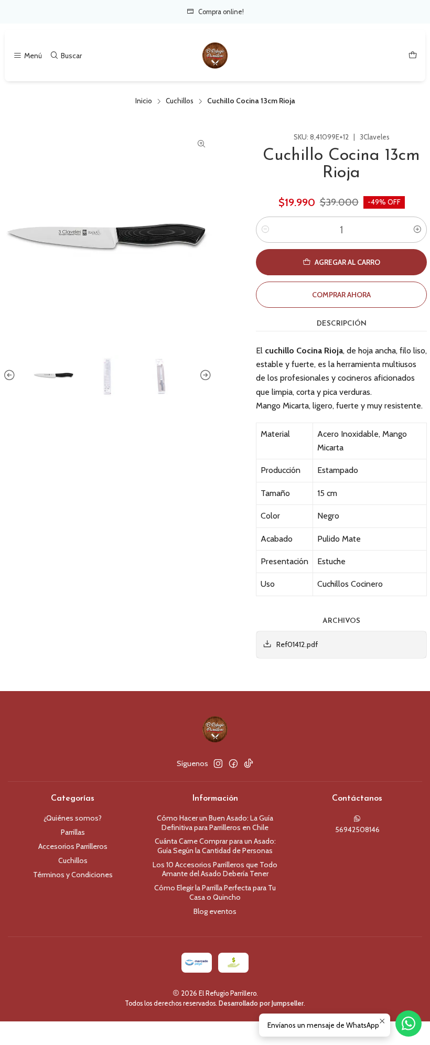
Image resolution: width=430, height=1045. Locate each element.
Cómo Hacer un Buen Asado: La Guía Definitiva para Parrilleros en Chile (215, 822)
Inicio (143, 101)
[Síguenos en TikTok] (248, 763)
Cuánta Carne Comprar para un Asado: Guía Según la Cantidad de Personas (215, 845)
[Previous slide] (11, 375)
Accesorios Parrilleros (73, 846)
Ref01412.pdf (297, 644)
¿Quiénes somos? (73, 818)
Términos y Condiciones (73, 874)
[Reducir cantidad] (265, 229)
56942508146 (357, 829)
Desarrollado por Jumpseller (261, 1003)
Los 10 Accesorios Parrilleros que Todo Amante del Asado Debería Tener (215, 869)
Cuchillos (180, 101)
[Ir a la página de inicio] (215, 55)
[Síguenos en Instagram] (218, 763)
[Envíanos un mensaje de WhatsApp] (408, 1023)
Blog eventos (215, 911)
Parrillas (73, 832)
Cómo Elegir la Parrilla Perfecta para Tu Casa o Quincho (215, 892)
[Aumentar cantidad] (417, 229)
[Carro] (412, 55)
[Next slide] (204, 375)
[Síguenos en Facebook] (233, 763)
